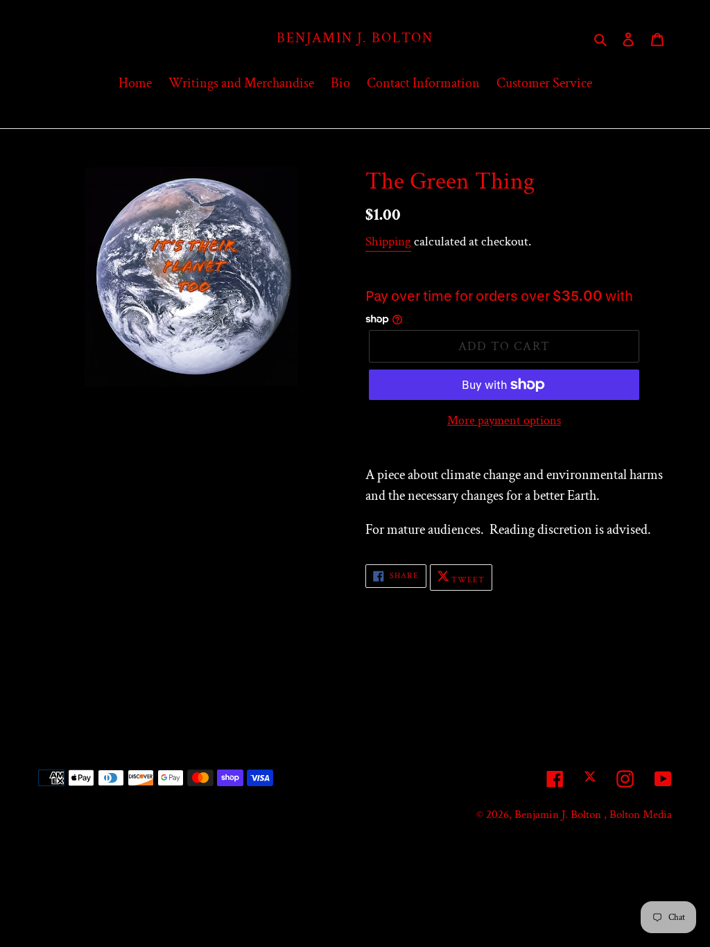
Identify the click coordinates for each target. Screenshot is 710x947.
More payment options (504, 420)
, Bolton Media (638, 814)
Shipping (388, 241)
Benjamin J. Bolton (355, 38)
